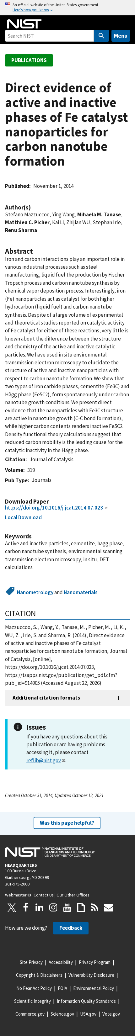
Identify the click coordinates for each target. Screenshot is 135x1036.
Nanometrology (35, 592)
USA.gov (88, 1014)
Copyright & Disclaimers (39, 975)
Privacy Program (95, 962)
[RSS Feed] (95, 907)
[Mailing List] (109, 907)
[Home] (24, 24)
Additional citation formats (46, 697)
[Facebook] (26, 907)
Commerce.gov (30, 1014)
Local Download (23, 517)
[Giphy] (81, 907)
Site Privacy (31, 962)
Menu (120, 35)
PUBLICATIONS (29, 60)
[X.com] (12, 907)
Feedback (70, 927)
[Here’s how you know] (67, 7)
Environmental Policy (93, 988)
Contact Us (44, 895)
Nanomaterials (81, 592)
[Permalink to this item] (34, 207)
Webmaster (16, 895)
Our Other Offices (73, 895)
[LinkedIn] (39, 907)
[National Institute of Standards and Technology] (50, 851)
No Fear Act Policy (34, 988)
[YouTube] (67, 907)
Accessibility (61, 962)
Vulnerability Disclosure (91, 975)
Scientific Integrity (32, 1001)
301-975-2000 (17, 884)
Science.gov (62, 1014)
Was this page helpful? (67, 822)
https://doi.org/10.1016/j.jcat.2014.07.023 (54, 507)
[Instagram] (53, 907)
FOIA (62, 988)
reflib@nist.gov (43, 760)
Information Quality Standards (86, 1001)
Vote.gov (111, 1014)
